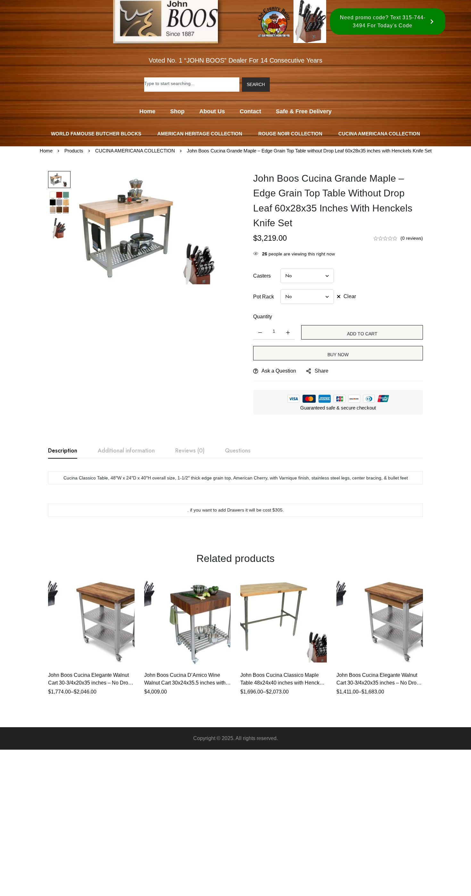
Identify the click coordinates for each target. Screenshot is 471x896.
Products (73, 150)
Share (321, 371)
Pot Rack (263, 296)
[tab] (62, 451)
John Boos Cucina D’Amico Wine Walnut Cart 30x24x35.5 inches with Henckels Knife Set (185, 682)
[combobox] (191, 84)
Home (46, 150)
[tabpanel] (235, 497)
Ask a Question (278, 371)
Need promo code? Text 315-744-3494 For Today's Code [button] (383, 21)
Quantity (262, 316)
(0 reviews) (412, 238)
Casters (262, 276)
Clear (349, 296)
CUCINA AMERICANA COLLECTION (135, 150)
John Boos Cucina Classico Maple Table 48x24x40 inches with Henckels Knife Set (283, 682)
